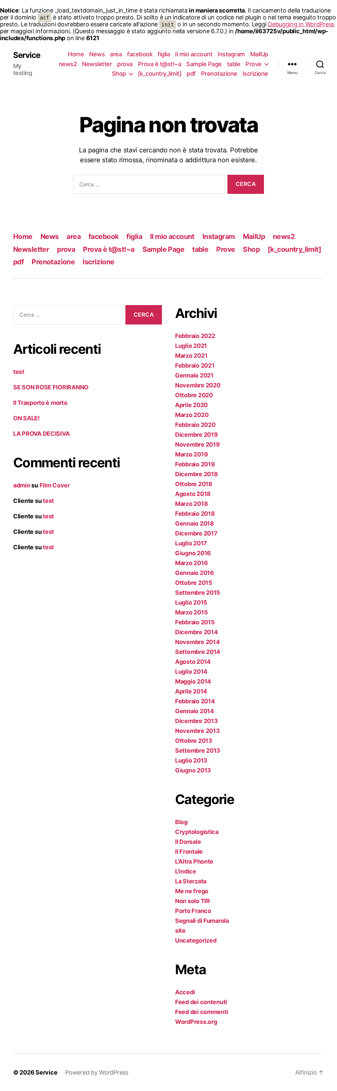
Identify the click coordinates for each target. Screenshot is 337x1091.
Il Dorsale (188, 841)
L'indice (185, 871)
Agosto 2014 (193, 661)
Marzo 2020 (191, 414)
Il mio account (193, 54)
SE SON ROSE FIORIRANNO (51, 387)
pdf (191, 73)
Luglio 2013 (191, 760)
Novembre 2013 (197, 730)
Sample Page (204, 64)
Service (26, 55)
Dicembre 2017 (196, 533)
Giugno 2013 (193, 770)
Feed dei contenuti (201, 1002)
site (180, 930)
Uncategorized (196, 940)
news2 (68, 64)
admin (21, 485)
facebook (139, 54)
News (97, 54)
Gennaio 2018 (194, 523)
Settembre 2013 (197, 750)
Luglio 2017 (191, 543)
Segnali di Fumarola (202, 920)
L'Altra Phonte (194, 861)
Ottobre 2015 (193, 582)
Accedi (185, 992)
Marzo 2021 (191, 355)
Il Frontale (189, 851)
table (234, 64)
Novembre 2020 (197, 385)
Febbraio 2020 (195, 424)
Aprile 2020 (191, 405)
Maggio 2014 (193, 681)
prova (125, 64)
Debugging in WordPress (301, 24)
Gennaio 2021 (194, 375)
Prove (254, 64)
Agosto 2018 (193, 493)
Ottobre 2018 (193, 484)
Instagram (231, 54)
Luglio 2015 (191, 602)
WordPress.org (196, 1021)
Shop (119, 73)
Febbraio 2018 (195, 513)
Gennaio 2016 (194, 572)
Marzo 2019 (191, 454)
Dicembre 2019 (196, 434)
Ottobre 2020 (194, 395)
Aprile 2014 (191, 691)
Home (76, 54)
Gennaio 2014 (194, 711)
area (116, 54)
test (18, 371)
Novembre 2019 (197, 444)
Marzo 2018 (191, 503)
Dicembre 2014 (196, 632)
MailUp (259, 54)
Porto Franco (193, 910)
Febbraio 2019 (195, 464)
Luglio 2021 (191, 345)
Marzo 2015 (191, 612)
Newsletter (97, 64)
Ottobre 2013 (193, 740)
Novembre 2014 (197, 641)
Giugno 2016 (193, 553)
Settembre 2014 (197, 651)
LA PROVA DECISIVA (41, 433)
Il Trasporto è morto (40, 402)
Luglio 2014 (191, 671)
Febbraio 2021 (195, 365)
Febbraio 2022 (195, 335)
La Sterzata (190, 881)
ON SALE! (26, 418)
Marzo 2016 (191, 562)
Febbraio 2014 (195, 701)
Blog (181, 821)
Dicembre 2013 (196, 720)
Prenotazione (219, 73)
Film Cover (54, 485)
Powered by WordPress (96, 1072)
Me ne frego (191, 891)
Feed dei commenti (201, 1011)
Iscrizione (255, 73)
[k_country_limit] (160, 73)
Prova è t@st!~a (159, 64)
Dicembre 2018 (196, 474)
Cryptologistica (197, 831)
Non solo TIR (192, 900)
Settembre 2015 (197, 592)
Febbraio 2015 (195, 622)
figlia (164, 54)
